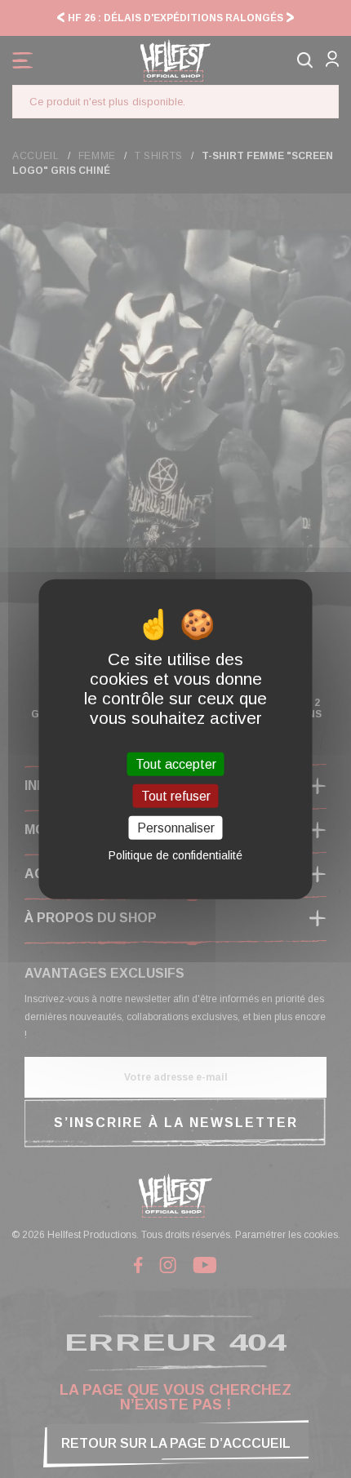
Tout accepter (176, 763)
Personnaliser (176, 828)
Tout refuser (176, 795)
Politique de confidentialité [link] (175, 855)
